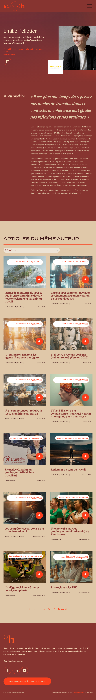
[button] (89, 6)
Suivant (62, 609)
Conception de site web (78, 692)
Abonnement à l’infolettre (27, 681)
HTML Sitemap (7, 692)
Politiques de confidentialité (18, 692)
